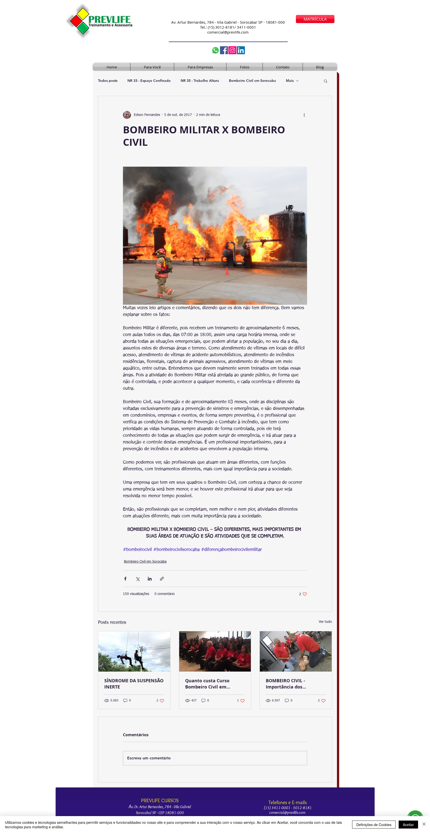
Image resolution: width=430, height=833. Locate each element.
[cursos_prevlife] (232, 50)
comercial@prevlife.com (228, 32)
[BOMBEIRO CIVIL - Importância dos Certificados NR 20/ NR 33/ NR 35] (296, 651)
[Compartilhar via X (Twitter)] (137, 578)
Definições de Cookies (373, 824)
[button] (325, 81)
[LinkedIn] (241, 50)
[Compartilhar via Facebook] (125, 578)
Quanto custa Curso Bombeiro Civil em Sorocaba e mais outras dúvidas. (211, 684)
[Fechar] (424, 824)
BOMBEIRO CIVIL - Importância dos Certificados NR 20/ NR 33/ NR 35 (295, 684)
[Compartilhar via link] (162, 578)
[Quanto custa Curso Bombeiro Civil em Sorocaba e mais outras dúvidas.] (215, 651)
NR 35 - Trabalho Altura (200, 80)
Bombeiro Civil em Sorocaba (252, 80)
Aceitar (408, 824)
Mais (290, 80)
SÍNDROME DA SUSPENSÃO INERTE (133, 684)
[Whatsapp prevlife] (215, 50)
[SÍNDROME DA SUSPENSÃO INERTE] (134, 651)
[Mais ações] (304, 115)
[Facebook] (224, 50)
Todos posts (107, 80)
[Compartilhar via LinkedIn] (149, 578)
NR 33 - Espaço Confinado (149, 80)
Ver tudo (325, 622)
